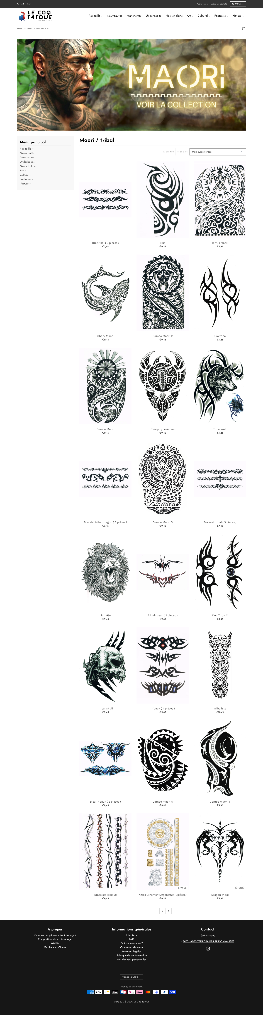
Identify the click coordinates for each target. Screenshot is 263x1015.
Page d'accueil (25, 29)
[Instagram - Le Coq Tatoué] (243, 28)
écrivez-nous (208, 935)
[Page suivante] (168, 911)
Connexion (202, 4)
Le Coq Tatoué (141, 1001)
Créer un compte (219, 4)
